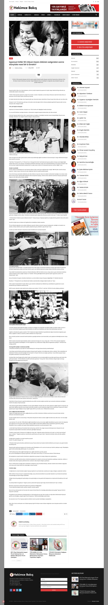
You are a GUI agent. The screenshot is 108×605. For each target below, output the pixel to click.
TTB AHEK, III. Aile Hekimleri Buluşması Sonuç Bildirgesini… (88, 585)
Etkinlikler (73, 64)
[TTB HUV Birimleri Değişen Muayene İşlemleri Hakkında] (58, 544)
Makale (36, 15)
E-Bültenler (75, 15)
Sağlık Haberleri (75, 68)
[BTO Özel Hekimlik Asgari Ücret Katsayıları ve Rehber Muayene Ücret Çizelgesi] (19, 544)
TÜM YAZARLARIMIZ (80, 210)
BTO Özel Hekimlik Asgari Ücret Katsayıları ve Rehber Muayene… (88, 578)
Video (43, 15)
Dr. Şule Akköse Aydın (85, 169)
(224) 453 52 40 (16, 583)
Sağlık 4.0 (28, 15)
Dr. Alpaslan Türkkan (84, 94)
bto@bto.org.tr (18, 585)
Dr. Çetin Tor (81, 118)
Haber (12, 15)
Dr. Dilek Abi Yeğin (83, 124)
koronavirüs (22, 511)
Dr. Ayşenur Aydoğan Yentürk (87, 100)
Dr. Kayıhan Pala (83, 144)
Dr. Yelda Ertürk (82, 187)
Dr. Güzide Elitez (83, 137)
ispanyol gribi (16, 511)
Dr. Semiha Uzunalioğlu (85, 162)
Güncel (20, 15)
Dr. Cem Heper (82, 112)
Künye (17, 1)
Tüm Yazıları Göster (82, 90)
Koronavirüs (74, 61)
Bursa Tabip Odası (29, 1)
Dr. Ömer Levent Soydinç (86, 150)
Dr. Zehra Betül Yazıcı (84, 193)
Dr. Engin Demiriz (83, 130)
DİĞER (49, 15)
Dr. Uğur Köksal (82, 181)
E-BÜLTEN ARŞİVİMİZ (85, 47)
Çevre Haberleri (75, 74)
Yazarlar (57, 15)
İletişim (21, 1)
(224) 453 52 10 (16, 581)
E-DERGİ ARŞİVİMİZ (85, 42)
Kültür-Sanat (74, 77)
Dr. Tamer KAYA (82, 175)
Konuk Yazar (81, 199)
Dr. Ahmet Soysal (83, 87)
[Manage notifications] (3, 601)
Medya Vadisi (95, 601)
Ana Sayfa (11, 1)
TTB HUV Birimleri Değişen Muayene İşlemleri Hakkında (87, 591)
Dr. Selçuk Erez (82, 156)
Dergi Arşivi (66, 15)
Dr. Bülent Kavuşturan (85, 106)
